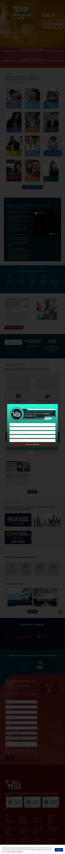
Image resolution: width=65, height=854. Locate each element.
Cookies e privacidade (17, 851)
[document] (32, 427)
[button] (55, 406)
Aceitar (59, 849)
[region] (32, 849)
